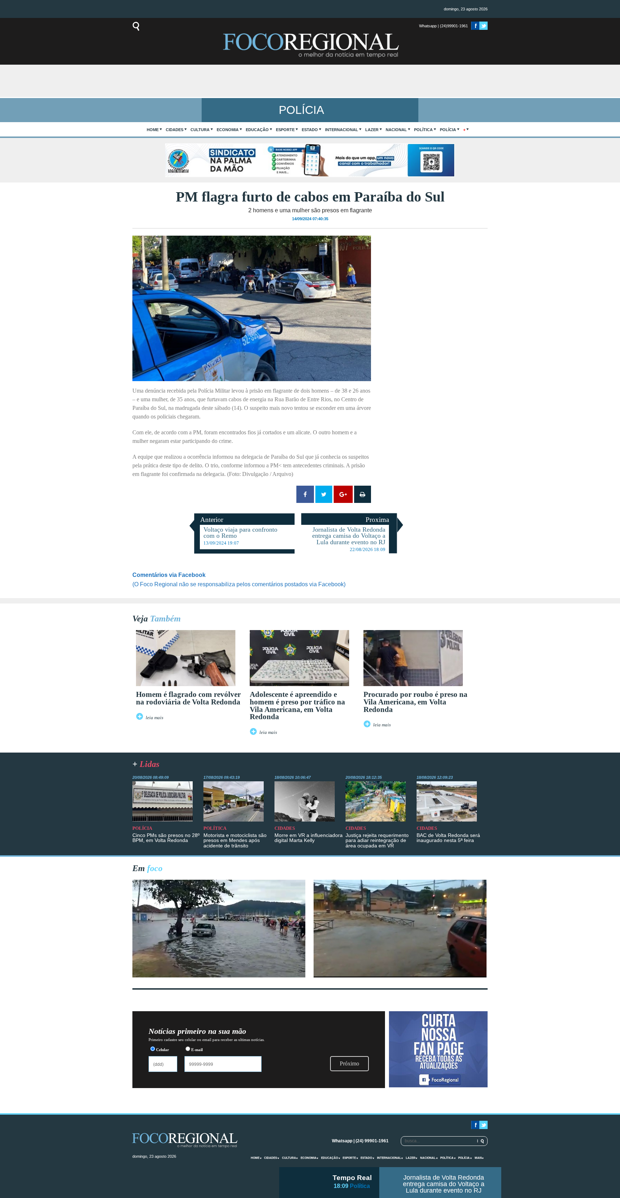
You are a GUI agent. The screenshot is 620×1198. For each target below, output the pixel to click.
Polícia (448, 130)
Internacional (341, 130)
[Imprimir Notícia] (362, 494)
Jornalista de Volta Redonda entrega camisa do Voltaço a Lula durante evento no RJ (443, 1184)
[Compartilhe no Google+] (343, 494)
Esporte (285, 130)
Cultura (200, 130)
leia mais (154, 717)
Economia (228, 130)
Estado (310, 130)
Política (423, 130)
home (153, 130)
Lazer (372, 130)
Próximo (349, 1063)
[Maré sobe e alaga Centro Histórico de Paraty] (218, 975)
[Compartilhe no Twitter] (323, 494)
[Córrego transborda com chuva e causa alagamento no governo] (400, 975)
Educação (257, 130)
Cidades (174, 130)
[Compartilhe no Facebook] (305, 494)
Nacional (396, 130)
